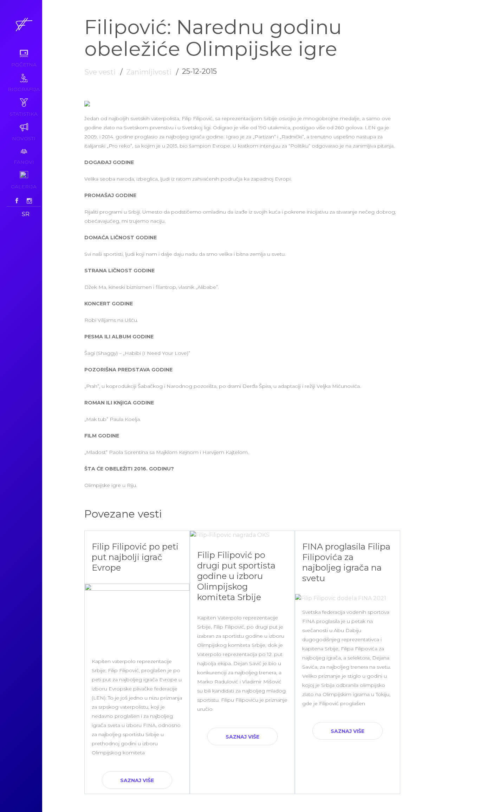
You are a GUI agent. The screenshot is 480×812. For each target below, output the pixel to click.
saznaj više (137, 780)
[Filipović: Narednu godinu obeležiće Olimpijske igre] (87, 104)
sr (26, 214)
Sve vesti (100, 72)
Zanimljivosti (148, 72)
